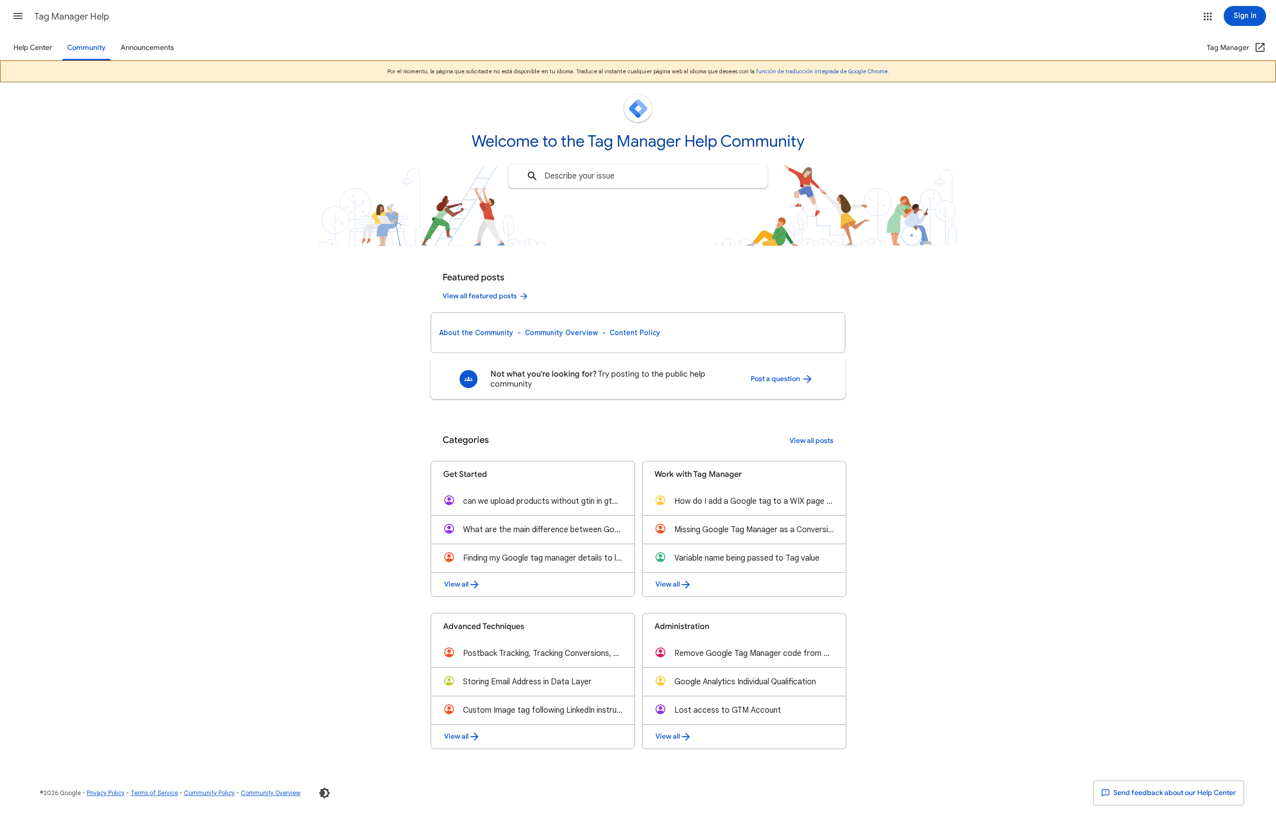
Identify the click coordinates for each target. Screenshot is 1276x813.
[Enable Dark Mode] (324, 793)
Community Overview (561, 332)
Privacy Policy (106, 793)
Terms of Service (154, 793)
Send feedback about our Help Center (1174, 793)
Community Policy (209, 793)
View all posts (811, 440)
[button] (18, 16)
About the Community (476, 332)
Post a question (776, 379)
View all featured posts (480, 296)
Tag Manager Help (71, 16)
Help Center (32, 47)
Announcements (147, 47)
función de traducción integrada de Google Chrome (822, 71)
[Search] (532, 176)
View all (456, 584)
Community (86, 47)
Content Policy (635, 332)
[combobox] (638, 176)
